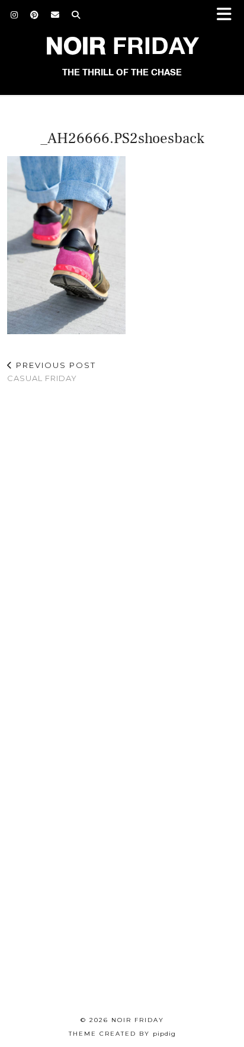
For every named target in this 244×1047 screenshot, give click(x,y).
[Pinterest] (34, 14)
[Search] (76, 14)
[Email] (55, 14)
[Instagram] (14, 14)
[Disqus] (122, 547)
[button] (228, 15)
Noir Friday (137, 1020)
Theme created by (122, 1034)
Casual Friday (51, 371)
